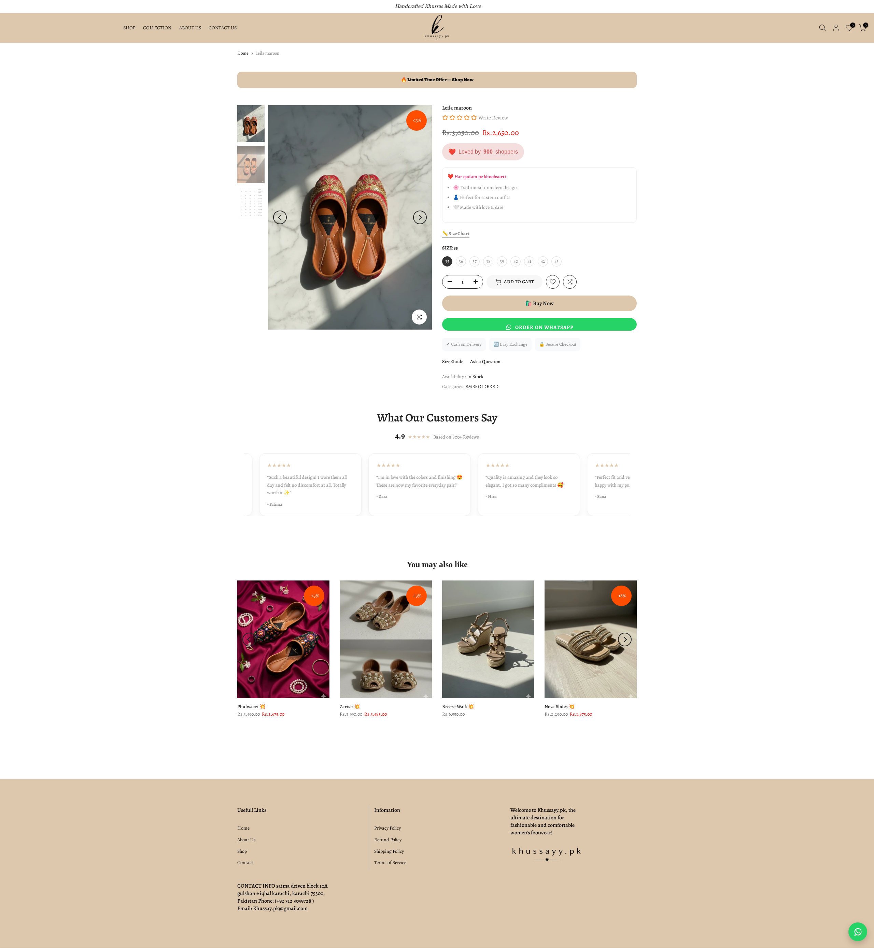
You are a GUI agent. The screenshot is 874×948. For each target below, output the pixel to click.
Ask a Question (485, 361)
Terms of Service (390, 862)
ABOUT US (190, 28)
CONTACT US (223, 28)
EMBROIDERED (481, 386)
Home (243, 53)
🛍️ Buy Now (539, 303)
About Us (246, 839)
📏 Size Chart (455, 233)
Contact (245, 862)
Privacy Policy (387, 828)
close (13, 6)
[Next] (420, 217)
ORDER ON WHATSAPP (544, 327)
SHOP (129, 28)
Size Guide (452, 361)
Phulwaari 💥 (251, 706)
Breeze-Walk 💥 (458, 706)
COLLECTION (157, 28)
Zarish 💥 (350, 706)
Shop (242, 851)
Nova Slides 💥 (560, 706)
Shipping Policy (389, 851)
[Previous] (280, 217)
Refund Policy (387, 839)
